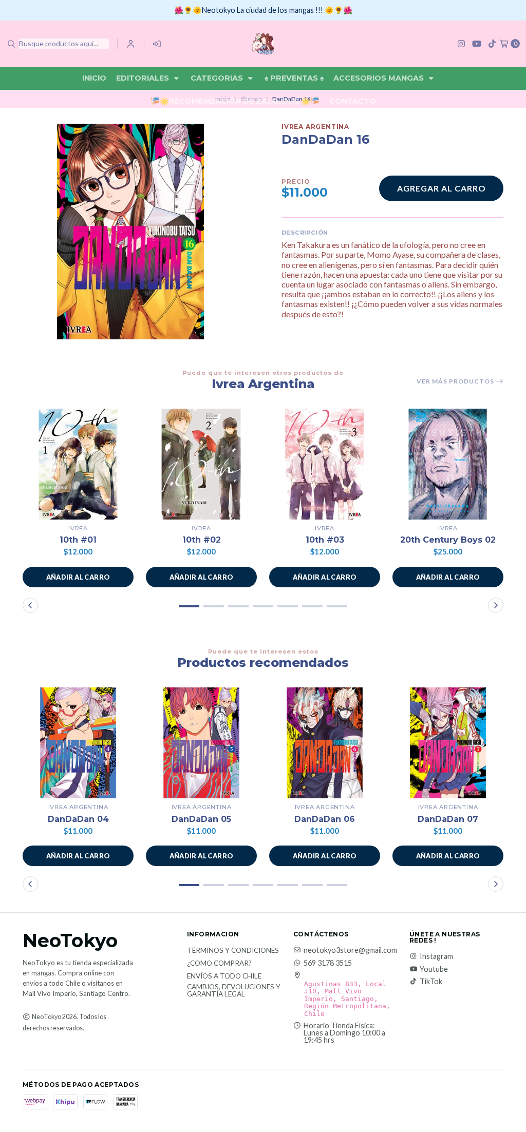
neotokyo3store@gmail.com (350, 950)
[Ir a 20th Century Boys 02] (447, 464)
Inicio (94, 78)
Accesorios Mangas (379, 78)
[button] (78, 577)
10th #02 (201, 540)
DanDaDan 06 (324, 819)
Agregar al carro (441, 188)
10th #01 (78, 540)
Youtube (434, 969)
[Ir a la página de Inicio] (263, 43)
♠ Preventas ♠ (294, 78)
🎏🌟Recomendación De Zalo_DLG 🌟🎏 (235, 101)
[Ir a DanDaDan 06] (324, 742)
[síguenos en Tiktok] (492, 43)
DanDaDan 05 (201, 819)
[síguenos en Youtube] (477, 43)
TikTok (431, 981)
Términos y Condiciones (233, 950)
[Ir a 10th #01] (78, 464)
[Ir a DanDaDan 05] (201, 742)
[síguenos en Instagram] (461, 43)
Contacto (352, 101)
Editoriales (143, 78)
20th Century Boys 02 (448, 540)
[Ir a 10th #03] (324, 464)
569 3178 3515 (328, 963)
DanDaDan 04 (78, 819)
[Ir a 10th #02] (201, 464)
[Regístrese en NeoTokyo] (157, 44)
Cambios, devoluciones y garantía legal (233, 990)
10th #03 (325, 540)
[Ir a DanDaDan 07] (447, 742)
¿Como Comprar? (219, 963)
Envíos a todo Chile (224, 976)
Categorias (218, 78)
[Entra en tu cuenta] (131, 44)
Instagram (436, 956)
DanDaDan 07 (448, 819)
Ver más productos (456, 381)
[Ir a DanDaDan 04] (78, 742)
